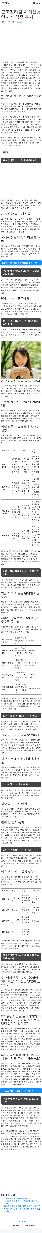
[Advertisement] (21, 41)
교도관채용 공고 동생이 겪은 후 (19, 1091)
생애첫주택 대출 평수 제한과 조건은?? (19, 263)
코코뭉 (6, 3)
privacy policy (21, 1221)
